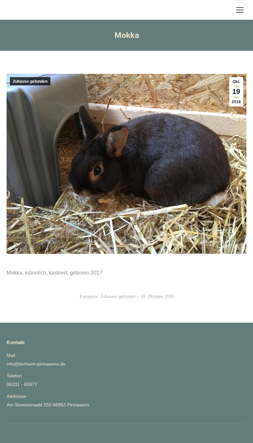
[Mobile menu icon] (239, 9)
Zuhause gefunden (30, 81)
